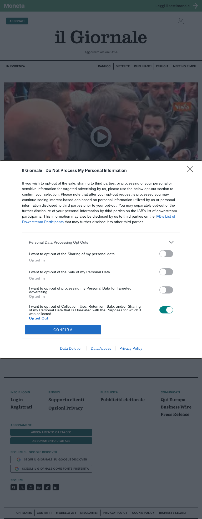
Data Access (101, 348)
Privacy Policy (130, 348)
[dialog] (101, 259)
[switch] (166, 253)
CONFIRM (63, 330)
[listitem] (101, 242)
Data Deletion (71, 348)
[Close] (192, 171)
